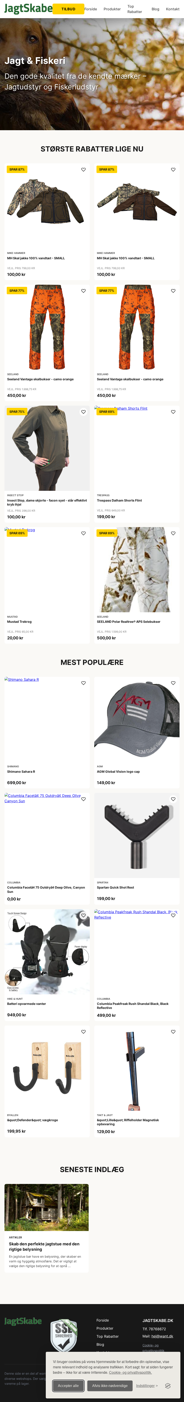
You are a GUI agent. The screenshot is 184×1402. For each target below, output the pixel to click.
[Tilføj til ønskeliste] (83, 170)
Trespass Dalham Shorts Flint (119, 500)
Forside (90, 9)
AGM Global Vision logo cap (118, 771)
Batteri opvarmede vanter (26, 1004)
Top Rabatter (134, 9)
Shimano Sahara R (21, 771)
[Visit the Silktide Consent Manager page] (167, 1385)
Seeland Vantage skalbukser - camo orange (40, 379)
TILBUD (68, 9)
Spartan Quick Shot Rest (115, 887)
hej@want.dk (162, 1336)
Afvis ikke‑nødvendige (110, 1386)
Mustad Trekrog (19, 621)
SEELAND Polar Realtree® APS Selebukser (128, 621)
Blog (155, 9)
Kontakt (173, 9)
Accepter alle (68, 1386)
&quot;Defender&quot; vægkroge (32, 1120)
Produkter (112, 9)
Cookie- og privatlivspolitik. (130, 1372)
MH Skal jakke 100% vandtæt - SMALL (36, 258)
